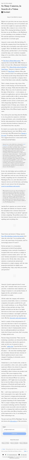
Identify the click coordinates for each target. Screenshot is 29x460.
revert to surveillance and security (10, 186)
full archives (13, 421)
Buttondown (11, 457)
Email (4, 426)
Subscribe (14, 433)
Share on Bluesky (23, 443)
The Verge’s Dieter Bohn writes (11, 60)
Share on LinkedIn (14, 443)
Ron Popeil (11, 71)
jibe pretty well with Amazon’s (18, 318)
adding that (10, 346)
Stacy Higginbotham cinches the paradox (12, 236)
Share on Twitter (5, 443)
